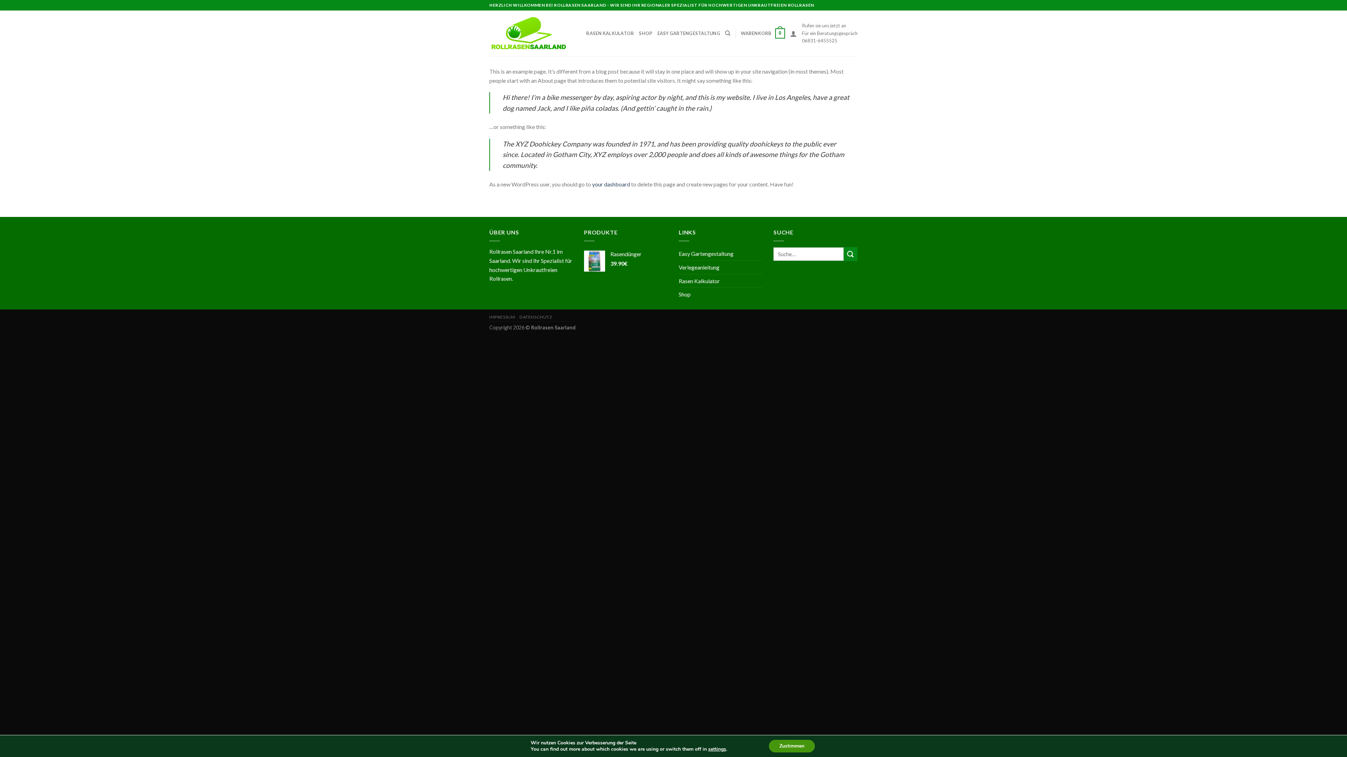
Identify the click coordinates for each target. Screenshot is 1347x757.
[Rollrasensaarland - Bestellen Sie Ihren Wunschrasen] (528, 33)
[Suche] (727, 33)
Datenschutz (536, 317)
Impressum (502, 317)
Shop (645, 33)
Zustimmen (791, 746)
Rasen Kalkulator (610, 33)
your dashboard (611, 184)
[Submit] (851, 254)
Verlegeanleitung (699, 267)
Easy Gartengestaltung (688, 33)
